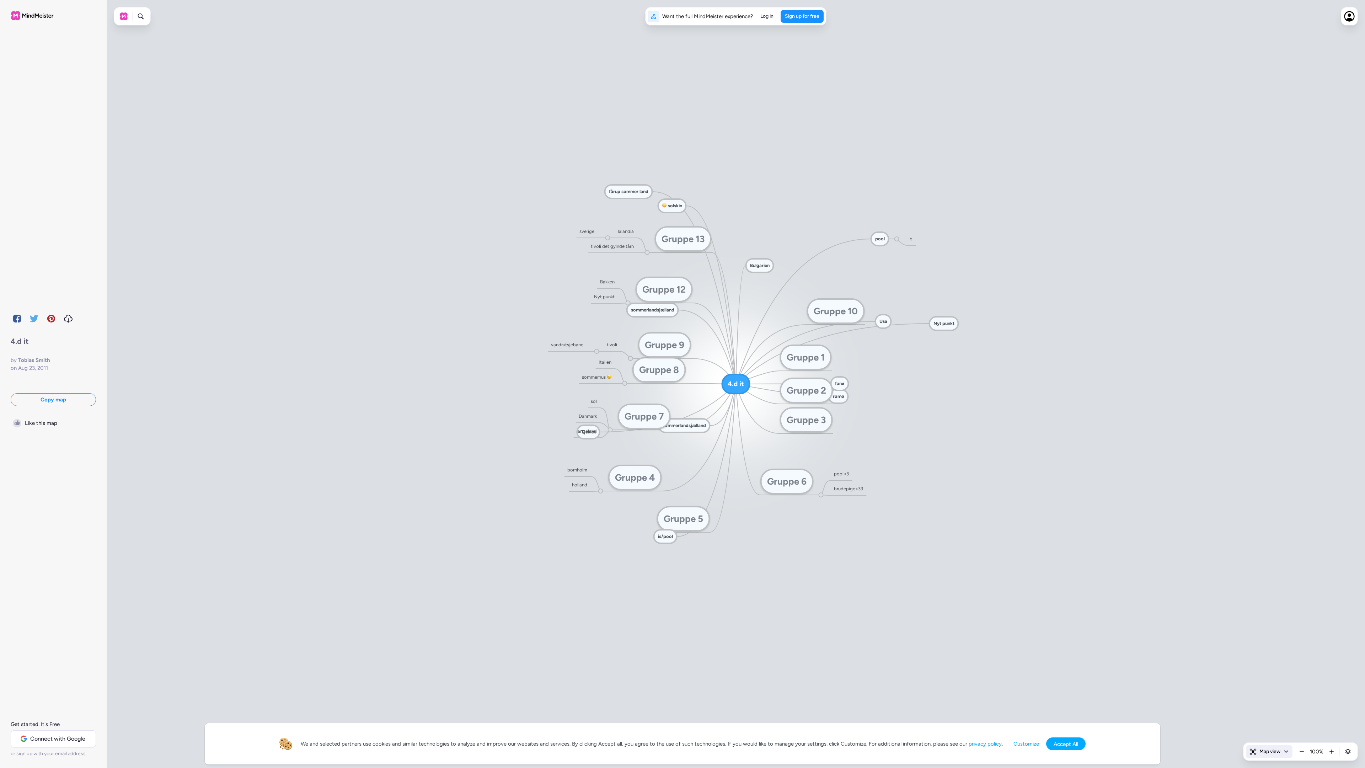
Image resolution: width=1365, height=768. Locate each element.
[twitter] (34, 318)
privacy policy (985, 744)
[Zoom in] (1331, 751)
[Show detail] (1348, 751)
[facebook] (17, 318)
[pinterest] (51, 318)
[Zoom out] (1301, 751)
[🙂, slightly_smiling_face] (609, 377)
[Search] (141, 16)
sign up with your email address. (51, 754)
